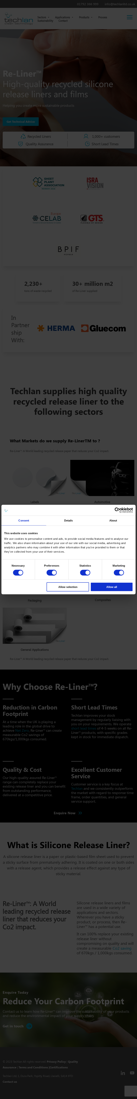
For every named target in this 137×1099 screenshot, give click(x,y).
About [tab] (113, 520)
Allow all (111, 586)
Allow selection (67, 586)
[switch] (52, 572)
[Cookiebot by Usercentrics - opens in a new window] (117, 510)
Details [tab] (68, 520)
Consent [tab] (23, 520)
